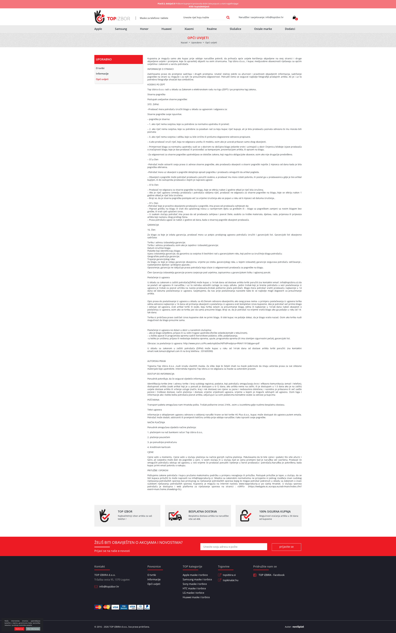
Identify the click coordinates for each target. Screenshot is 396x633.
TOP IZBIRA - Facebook (271, 575)
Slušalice (235, 28)
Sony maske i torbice (195, 584)
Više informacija (33, 629)
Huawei (166, 28)
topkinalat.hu (230, 580)
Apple (98, 28)
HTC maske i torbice (194, 588)
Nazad (184, 42)
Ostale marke (263, 28)
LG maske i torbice (193, 592)
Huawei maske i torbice (196, 597)
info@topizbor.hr (109, 586)
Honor (144, 28)
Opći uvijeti (102, 79)
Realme (212, 28)
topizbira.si (229, 575)
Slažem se (19, 629)
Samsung (121, 28)
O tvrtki (100, 68)
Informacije (102, 73)
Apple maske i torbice (195, 575)
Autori (288, 626)
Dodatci (290, 28)
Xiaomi (189, 28)
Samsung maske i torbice (197, 579)
